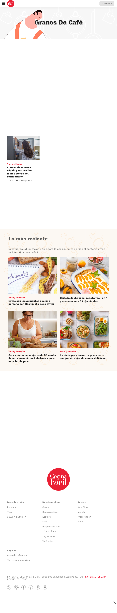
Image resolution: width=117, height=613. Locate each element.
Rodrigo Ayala (26, 181)
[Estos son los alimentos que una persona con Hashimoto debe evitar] (32, 275)
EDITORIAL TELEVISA (95, 577)
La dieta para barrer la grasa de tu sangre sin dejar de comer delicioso (83, 357)
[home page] (10, 3)
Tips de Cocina (14, 164)
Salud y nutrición (16, 297)
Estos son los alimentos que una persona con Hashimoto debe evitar (31, 302)
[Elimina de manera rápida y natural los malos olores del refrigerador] (23, 148)
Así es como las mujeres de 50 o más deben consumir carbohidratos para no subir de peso (32, 358)
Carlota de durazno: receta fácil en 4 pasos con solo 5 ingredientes (84, 299)
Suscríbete (107, 3)
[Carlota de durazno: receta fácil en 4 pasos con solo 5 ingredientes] (84, 275)
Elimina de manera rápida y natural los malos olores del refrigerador (19, 172)
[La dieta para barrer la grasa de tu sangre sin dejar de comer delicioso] (84, 329)
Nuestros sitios (51, 502)
